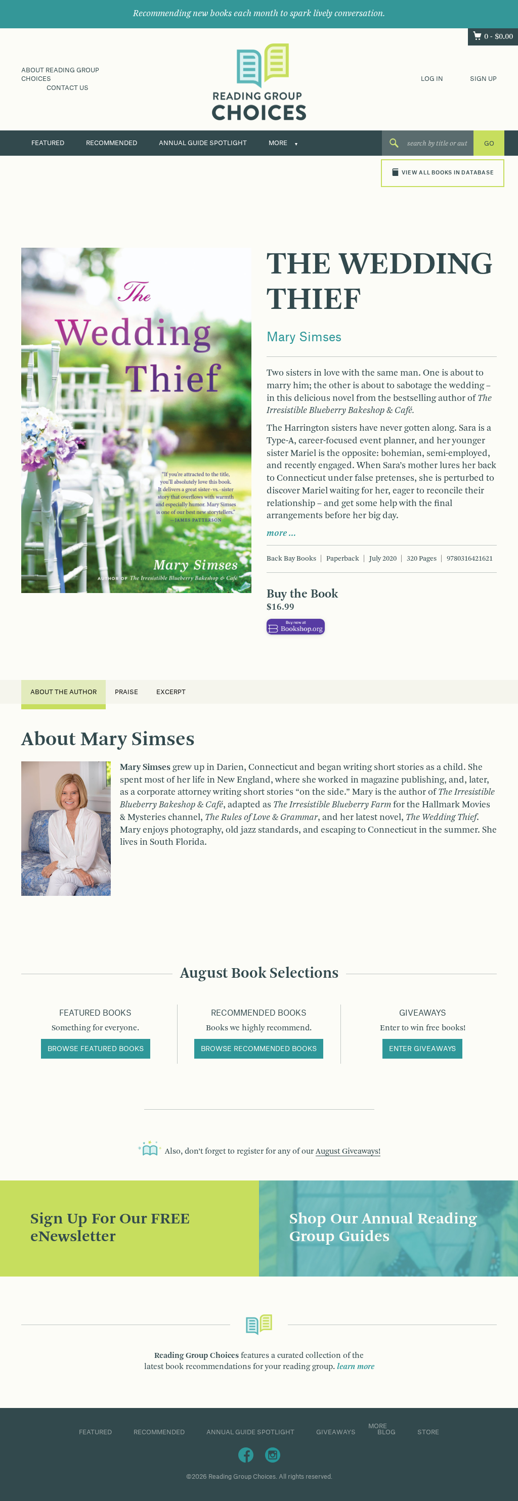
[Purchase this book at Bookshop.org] (296, 626)
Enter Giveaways (422, 1049)
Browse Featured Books (96, 1049)
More (278, 143)
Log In (432, 79)
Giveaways (336, 1432)
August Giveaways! (348, 1152)
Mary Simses (304, 338)
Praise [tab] (126, 692)
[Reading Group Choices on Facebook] (245, 1454)
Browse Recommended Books (259, 1049)
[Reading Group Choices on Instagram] (272, 1454)
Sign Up (483, 79)
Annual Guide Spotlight (203, 143)
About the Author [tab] (63, 692)
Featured (47, 143)
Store (428, 1432)
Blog (386, 1432)
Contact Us (68, 88)
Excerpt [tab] (171, 692)
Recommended (111, 143)
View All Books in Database (448, 172)
